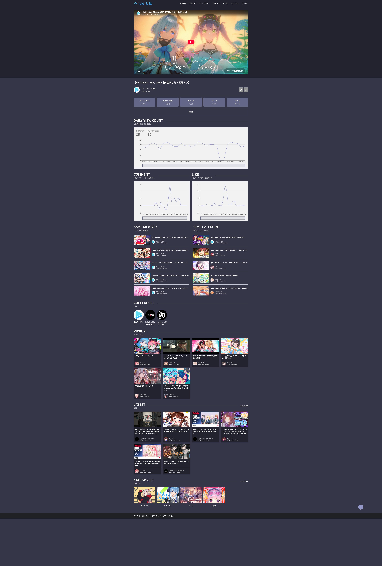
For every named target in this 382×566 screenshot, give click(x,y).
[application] (191, 153)
